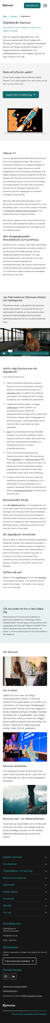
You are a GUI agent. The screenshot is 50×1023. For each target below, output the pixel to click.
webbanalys (16, 459)
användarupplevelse (23, 490)
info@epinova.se (10, 935)
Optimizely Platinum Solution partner (21, 210)
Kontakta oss (32, 5)
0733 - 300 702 (9, 940)
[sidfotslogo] (9, 1005)
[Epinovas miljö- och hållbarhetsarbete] (25, 799)
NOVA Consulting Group (31, 996)
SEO (9, 432)
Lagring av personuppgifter (15, 986)
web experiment (33, 459)
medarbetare (21, 577)
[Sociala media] (10, 976)
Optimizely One (13, 393)
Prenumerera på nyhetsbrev (17, 961)
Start (5, 16)
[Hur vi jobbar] (25, 671)
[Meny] (45, 5)
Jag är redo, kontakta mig (19, 94)
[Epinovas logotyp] (8, 5)
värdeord (42, 577)
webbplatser (12, 407)
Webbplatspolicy (10, 991)
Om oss (14, 16)
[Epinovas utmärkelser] (25, 747)
